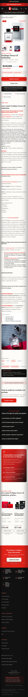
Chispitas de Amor (5, 648)
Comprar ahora (14, 83)
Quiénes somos (4, 642)
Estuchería (3, 607)
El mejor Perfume (5, 114)
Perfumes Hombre (5, 596)
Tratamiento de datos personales (7, 694)
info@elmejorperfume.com (14, 672)
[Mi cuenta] (24, 8)
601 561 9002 (14, 671)
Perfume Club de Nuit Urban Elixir (19, 514)
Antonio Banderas (12, 16)
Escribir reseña (8, 400)
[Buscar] (21, 8)
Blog (2, 634)
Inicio (2, 16)
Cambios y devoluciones (6, 616)
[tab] (4, 49)
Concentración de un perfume (8, 631)
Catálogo (6, 16)
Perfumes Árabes (5, 602)
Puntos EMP (4, 645)
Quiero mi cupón (14, 559)
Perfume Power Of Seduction (10, 181)
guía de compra (10, 248)
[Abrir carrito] (26, 8)
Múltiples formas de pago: (11, 258)
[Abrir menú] (2, 8)
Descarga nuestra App (14, 4)
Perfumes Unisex (5, 604)
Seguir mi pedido (5, 622)
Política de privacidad (5, 692)
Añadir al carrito (14, 79)
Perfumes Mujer (4, 599)
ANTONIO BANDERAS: (13, 217)
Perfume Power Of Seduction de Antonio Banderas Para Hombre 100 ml (12, 111)
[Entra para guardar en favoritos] (25, 55)
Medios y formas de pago (7, 619)
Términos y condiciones (14, 692)
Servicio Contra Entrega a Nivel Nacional (14, 252)
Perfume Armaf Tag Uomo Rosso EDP (6, 514)
